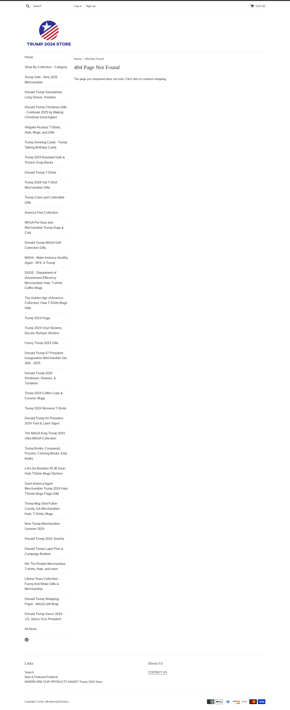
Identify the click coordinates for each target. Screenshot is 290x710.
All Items (31, 629)
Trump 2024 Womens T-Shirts (45, 408)
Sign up (90, 6)
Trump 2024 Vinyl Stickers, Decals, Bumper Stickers (43, 330)
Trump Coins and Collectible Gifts (45, 200)
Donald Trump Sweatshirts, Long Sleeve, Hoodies (44, 94)
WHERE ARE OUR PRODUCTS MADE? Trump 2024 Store (63, 681)
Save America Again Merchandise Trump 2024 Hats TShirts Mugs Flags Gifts (46, 488)
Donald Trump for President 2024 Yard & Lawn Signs (44, 421)
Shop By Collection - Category (46, 67)
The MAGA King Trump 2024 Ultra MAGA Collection (45, 436)
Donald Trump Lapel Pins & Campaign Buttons (44, 551)
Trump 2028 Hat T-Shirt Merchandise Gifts (41, 185)
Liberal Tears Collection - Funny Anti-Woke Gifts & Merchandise (42, 584)
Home (29, 57)
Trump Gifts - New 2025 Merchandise (41, 79)
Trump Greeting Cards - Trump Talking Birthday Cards (46, 145)
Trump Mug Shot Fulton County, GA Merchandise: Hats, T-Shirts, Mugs (42, 508)
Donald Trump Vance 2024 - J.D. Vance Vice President (44, 616)
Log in (78, 6)
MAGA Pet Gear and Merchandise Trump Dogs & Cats (44, 227)
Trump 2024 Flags (37, 318)
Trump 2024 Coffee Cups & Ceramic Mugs (44, 395)
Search (29, 672)
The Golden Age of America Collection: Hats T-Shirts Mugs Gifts (46, 303)
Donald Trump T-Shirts (40, 172)
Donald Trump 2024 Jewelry (44, 538)
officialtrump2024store (57, 701)
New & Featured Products (41, 677)
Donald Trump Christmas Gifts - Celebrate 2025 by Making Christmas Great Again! (46, 112)
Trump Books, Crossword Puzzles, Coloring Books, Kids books (46, 453)
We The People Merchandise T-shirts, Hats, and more (45, 566)
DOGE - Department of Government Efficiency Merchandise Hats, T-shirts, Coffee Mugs (44, 280)
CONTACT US (157, 672)
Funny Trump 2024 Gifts (41, 343)
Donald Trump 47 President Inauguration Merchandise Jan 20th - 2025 (46, 358)
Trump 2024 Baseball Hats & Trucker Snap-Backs (45, 160)
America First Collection (41, 212)
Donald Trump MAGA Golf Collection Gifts (43, 245)
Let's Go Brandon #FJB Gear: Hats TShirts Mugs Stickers (45, 471)
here (135, 79)
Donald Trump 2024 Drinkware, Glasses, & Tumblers (40, 378)
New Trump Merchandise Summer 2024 (42, 526)
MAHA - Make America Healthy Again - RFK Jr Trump (46, 260)
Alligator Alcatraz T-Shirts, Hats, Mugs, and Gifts (43, 130)
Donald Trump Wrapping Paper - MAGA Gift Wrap (42, 601)
